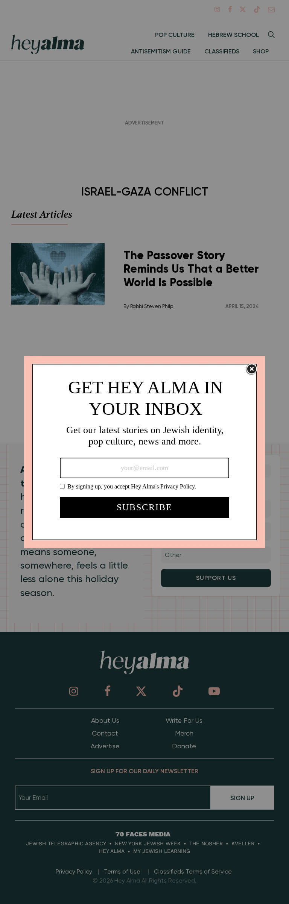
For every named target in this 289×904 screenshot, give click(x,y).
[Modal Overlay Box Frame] (144, 452)
